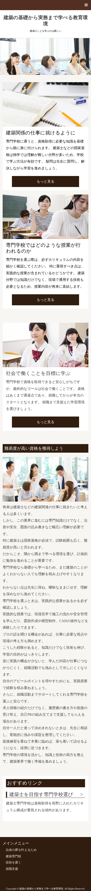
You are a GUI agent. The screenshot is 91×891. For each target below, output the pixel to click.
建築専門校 (13, 856)
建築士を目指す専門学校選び (41, 794)
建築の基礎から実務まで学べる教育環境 (46, 20)
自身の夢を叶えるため (21, 850)
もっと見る (45, 181)
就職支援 (12, 869)
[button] (45, 5)
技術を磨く (13, 862)
